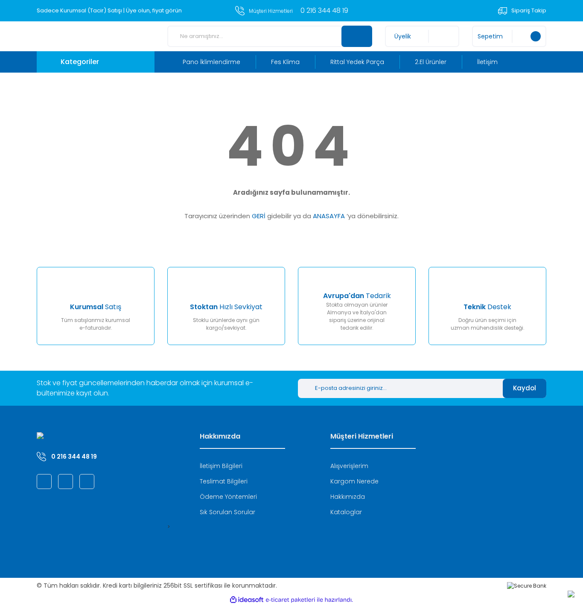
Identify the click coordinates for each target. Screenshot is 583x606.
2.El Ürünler (430, 62)
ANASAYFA (329, 215)
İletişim (487, 62)
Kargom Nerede (354, 481)
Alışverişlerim (349, 466)
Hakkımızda (347, 496)
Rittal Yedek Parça (357, 62)
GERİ (258, 215)
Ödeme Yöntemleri (228, 496)
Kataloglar (346, 512)
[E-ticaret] (290, 600)
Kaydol (524, 388)
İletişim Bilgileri (221, 466)
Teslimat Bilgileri (224, 481)
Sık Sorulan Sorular (227, 512)
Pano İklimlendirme (211, 62)
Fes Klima (285, 62)
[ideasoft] (247, 600)
